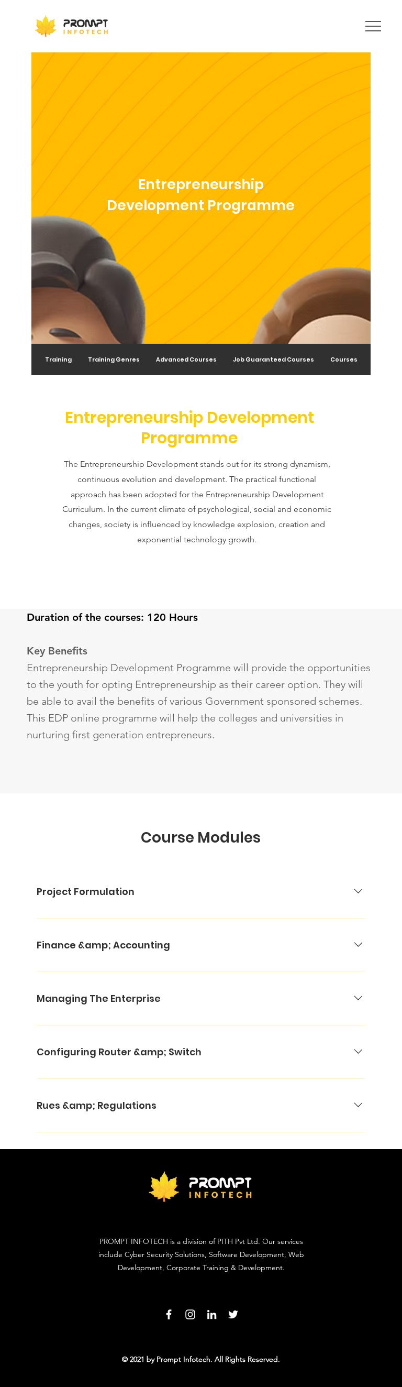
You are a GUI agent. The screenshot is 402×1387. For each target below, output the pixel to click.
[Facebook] (168, 1314)
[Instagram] (190, 1314)
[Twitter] (233, 1314)
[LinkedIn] (211, 1314)
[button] (186, 359)
